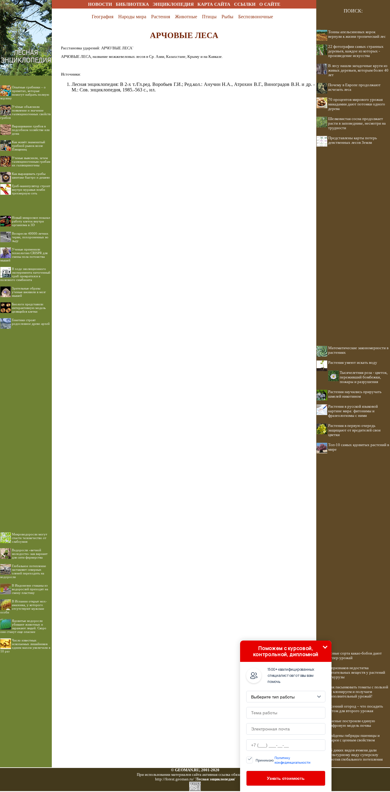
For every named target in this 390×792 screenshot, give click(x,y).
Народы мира (132, 16)
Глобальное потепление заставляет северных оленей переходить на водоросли (23, 571)
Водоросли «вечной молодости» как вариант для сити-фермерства (30, 553)
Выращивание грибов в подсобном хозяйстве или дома (31, 129)
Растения (160, 16)
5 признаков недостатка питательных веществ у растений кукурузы (356, 672)
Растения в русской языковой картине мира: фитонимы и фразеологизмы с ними (353, 411)
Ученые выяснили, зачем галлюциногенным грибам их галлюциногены (31, 161)
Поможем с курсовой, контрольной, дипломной (285, 651)
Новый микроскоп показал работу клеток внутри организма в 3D (31, 221)
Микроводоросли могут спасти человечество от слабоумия (29, 537)
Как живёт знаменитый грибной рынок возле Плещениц (28, 145)
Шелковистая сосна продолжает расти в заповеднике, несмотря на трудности (357, 123)
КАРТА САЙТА (213, 4)
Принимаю (283, 760)
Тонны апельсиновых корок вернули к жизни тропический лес (357, 34)
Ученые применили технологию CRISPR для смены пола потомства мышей (24, 254)
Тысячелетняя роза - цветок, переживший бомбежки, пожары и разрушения (364, 377)
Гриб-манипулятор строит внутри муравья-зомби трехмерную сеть (31, 189)
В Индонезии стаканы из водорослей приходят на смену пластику (30, 589)
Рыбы (227, 16)
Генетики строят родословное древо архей (31, 321)
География (102, 16)
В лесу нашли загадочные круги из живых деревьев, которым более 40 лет (358, 70)
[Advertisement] (26, 425)
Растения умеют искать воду (352, 362)
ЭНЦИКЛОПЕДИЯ (173, 4)
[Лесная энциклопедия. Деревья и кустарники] (26, 6)
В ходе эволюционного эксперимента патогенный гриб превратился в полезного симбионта (25, 274)
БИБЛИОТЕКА (132, 4)
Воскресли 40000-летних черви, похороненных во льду (30, 237)
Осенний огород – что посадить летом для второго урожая (355, 708)
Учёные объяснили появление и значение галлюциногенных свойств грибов (25, 112)
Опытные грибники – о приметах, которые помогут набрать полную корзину (24, 92)
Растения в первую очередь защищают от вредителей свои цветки (354, 430)
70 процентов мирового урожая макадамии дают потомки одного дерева (356, 104)
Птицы (209, 16)
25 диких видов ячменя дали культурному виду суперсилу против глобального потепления (355, 755)
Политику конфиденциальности (292, 760)
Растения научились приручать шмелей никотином (354, 394)
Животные (186, 16)
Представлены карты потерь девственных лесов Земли (352, 140)
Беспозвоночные (255, 16)
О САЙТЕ (269, 4)
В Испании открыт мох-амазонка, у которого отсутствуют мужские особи (23, 606)
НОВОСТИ (100, 4)
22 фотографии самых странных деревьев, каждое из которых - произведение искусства (356, 51)
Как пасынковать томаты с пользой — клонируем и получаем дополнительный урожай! (358, 691)
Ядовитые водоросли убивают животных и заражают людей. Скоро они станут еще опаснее (23, 626)
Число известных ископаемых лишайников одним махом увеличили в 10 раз (25, 645)
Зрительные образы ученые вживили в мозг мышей (29, 291)
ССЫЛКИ (245, 4)
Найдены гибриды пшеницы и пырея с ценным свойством (354, 737)
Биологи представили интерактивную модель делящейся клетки (29, 307)
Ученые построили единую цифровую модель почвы (351, 723)
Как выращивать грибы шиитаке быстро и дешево (31, 175)
